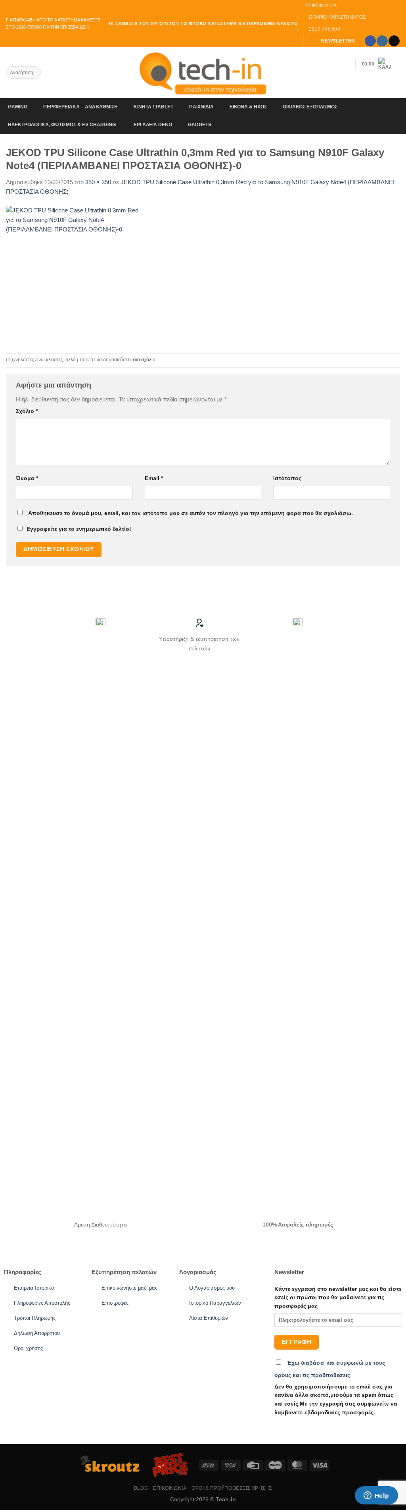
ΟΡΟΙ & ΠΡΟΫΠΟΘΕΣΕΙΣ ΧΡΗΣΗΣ (232, 1488)
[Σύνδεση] (396, 83)
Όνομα (27, 478)
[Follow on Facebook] (370, 40)
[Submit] (34, 72)
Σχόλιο (27, 411)
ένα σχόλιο (144, 360)
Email (154, 478)
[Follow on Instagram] (382, 40)
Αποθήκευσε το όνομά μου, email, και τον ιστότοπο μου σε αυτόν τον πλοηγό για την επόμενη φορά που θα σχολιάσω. (190, 513)
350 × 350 (98, 182)
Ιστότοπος (287, 478)
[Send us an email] (394, 40)
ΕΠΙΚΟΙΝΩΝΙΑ (169, 1488)
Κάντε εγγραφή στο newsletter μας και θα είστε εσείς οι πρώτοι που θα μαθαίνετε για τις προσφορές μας (338, 1297)
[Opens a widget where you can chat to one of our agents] (376, 1496)
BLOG (141, 1488)
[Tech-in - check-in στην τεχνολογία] (203, 72)
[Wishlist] (346, 64)
